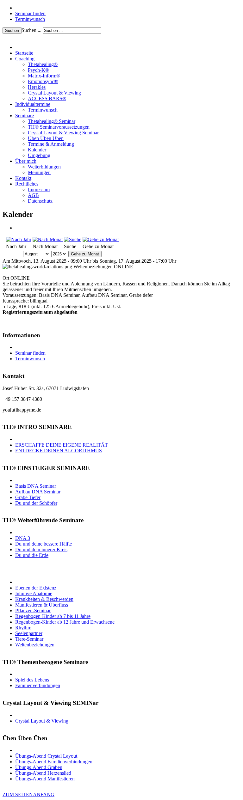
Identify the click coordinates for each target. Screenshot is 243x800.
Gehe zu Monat (85, 254)
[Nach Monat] (48, 239)
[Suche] (72, 239)
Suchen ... (31, 30)
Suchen (12, 30)
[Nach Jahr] (18, 239)
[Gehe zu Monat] (101, 239)
